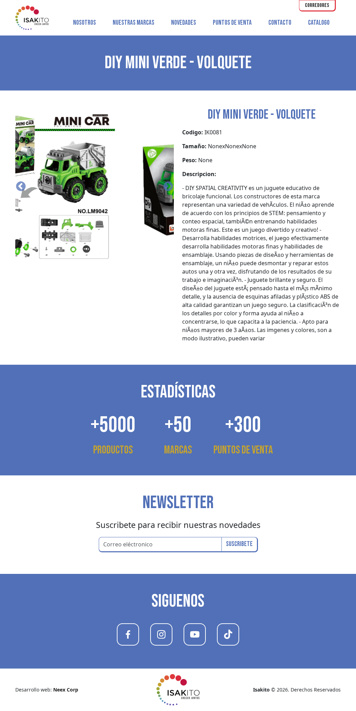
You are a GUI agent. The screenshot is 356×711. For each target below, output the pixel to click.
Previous (20, 186)
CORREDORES (317, 5)
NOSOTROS (84, 23)
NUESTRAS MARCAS (133, 23)
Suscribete (239, 544)
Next (168, 186)
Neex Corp (65, 689)
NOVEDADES (183, 23)
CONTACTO (279, 23)
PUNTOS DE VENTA (232, 23)
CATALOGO (319, 23)
